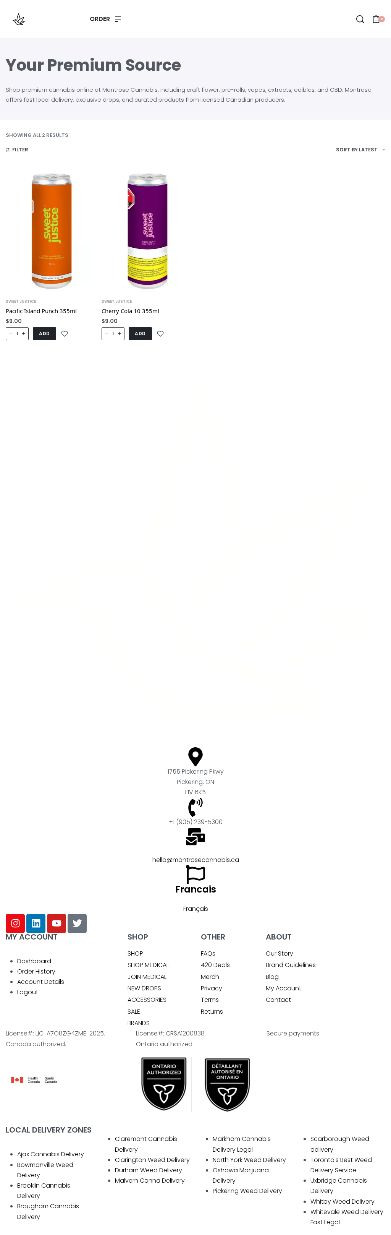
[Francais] (195, 874)
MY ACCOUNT (32, 937)
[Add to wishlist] (64, 333)
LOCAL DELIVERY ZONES (49, 1130)
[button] (44, 333)
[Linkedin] (35, 923)
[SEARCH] (360, 19)
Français (195, 908)
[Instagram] (15, 923)
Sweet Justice (21, 301)
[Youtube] (56, 923)
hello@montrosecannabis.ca (195, 859)
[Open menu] (105, 19)
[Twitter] (77, 923)
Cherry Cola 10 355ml (130, 311)
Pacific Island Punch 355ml (41, 311)
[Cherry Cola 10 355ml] (148, 231)
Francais (195, 889)
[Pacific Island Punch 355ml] (52, 231)
